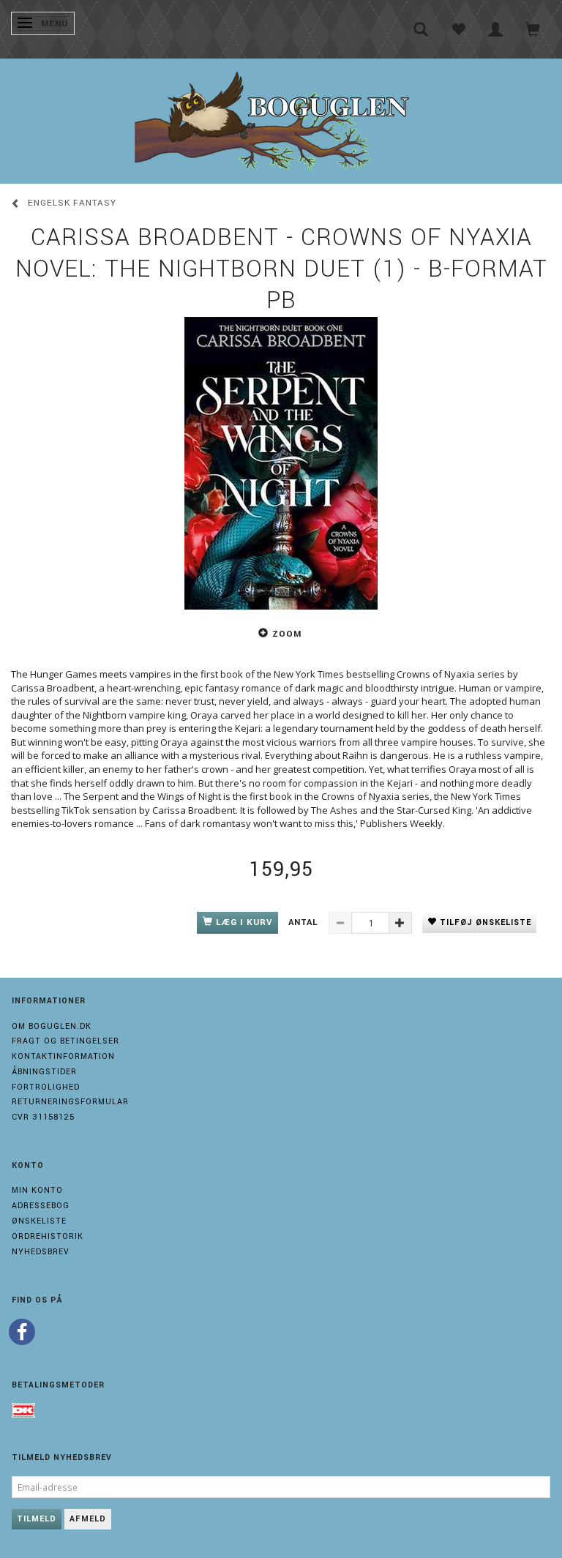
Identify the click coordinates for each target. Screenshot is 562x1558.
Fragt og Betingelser (65, 1040)
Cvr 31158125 (43, 1117)
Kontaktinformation (63, 1056)
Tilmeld (36, 1518)
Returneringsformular (70, 1101)
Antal (304, 922)
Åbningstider (44, 1071)
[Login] (495, 29)
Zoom (286, 634)
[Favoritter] (458, 29)
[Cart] (533, 29)
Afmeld (88, 1518)
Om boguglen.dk (51, 1026)
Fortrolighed (46, 1087)
